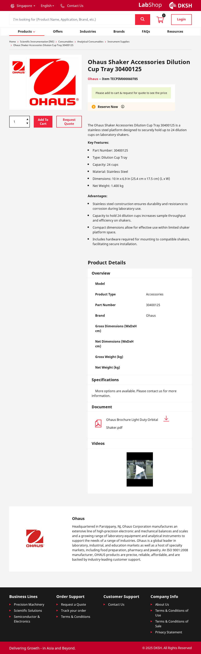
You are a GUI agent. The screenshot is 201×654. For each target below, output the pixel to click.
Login (181, 19)
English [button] (46, 6)
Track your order (73, 610)
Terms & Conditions (75, 616)
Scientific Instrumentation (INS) (37, 41)
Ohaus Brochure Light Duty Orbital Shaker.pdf (132, 424)
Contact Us (116, 604)
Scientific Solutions (28, 610)
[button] (23, 5)
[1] (27, 123)
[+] (27, 119)
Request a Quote (73, 604)
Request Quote (69, 122)
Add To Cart (43, 122)
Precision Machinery (29, 604)
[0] (160, 21)
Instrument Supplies (119, 41)
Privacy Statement (168, 632)
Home (12, 41)
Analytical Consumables (90, 41)
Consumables (65, 41)
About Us (162, 604)
